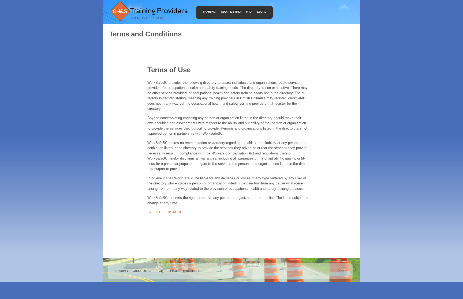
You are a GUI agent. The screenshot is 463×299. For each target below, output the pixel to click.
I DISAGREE (175, 212)
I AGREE (154, 212)
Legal (261, 11)
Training (209, 11)
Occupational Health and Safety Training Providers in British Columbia (148, 11)
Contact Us (191, 271)
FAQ (249, 11)
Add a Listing (231, 11)
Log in (342, 270)
